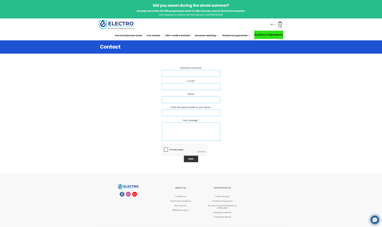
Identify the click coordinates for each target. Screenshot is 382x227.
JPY (271, 24)
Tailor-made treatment (177, 35)
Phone (191, 94)
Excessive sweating (205, 35)
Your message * (191, 120)
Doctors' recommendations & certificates (222, 206)
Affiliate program (180, 210)
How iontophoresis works (128, 35)
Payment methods (222, 212)
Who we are (180, 205)
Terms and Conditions (180, 201)
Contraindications (222, 217)
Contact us (180, 196)
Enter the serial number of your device (191, 107)
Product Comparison (222, 201)
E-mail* (191, 81)
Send (191, 158)
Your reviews (153, 35)
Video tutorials (222, 196)
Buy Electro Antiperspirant (269, 34)
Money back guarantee (235, 35)
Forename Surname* (191, 67)
